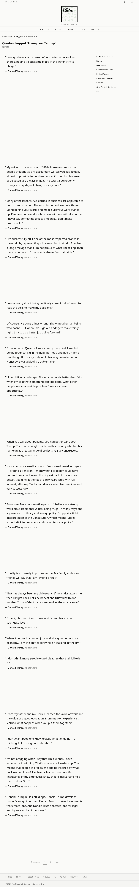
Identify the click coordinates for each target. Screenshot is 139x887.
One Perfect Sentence (106, 87)
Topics (94, 29)
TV (83, 29)
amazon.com (30, 71)
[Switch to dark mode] (124, 2)
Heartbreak (101, 65)
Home (4, 36)
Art (97, 91)
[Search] (132, 2)
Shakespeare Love (104, 69)
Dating (99, 61)
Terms (85, 877)
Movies (73, 29)
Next (58, 862)
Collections (32, 877)
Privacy (74, 877)
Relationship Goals (104, 78)
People (58, 29)
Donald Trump (15, 71)
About (63, 877)
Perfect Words (102, 74)
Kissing (99, 82)
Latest (44, 29)
